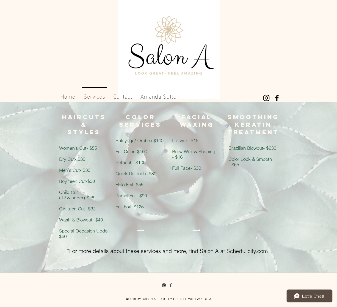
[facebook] (277, 98)
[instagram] (266, 98)
